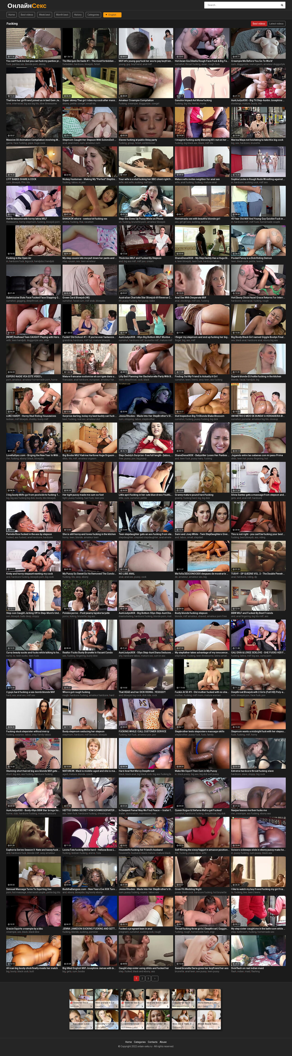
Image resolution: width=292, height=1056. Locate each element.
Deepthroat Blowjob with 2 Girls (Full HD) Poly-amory (258, 692)
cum (233, 64)
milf (193, 340)
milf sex (263, 182)
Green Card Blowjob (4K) (76, 297)
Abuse (163, 1042)
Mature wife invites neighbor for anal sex (197, 179)
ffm (23, 182)
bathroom (242, 932)
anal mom (73, 143)
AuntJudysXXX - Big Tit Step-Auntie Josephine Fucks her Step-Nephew (258, 100)
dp (255, 577)
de (176, 577)
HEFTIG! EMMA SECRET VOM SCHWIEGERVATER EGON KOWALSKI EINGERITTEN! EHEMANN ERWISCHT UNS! (90, 810)
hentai (195, 103)
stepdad (198, 537)
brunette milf (152, 340)
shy (121, 655)
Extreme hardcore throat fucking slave (252, 771)
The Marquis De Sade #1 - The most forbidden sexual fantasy (90, 61)
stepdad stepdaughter (146, 537)
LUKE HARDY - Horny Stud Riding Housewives (31, 416)
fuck (8, 64)
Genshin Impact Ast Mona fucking (193, 100)
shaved (202, 616)
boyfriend (136, 64)
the (8, 458)
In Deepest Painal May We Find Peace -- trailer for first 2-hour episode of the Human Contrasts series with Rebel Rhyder (146, 810)
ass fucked (20, 537)
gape (30, 143)
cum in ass (159, 655)
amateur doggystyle (274, 64)
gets (233, 498)
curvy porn (265, 655)
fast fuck (89, 498)
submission (145, 813)
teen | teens (191, 379)
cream (150, 261)
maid (247, 971)
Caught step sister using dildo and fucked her (144, 968)
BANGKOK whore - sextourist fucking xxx (85, 218)
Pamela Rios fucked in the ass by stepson (29, 534)
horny (66, 537)
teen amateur (88, 261)
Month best (62, 14)
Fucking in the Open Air (18, 258)
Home (11, 14)
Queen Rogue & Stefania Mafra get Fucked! (198, 810)
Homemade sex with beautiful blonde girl (197, 218)
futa (98, 853)
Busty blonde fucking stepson (191, 613)
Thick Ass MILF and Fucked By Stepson (140, 258)
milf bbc (148, 182)
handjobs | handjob (44, 261)
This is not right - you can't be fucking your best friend (258, 534)
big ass (91, 616)
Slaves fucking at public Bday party (138, 139)
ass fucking (216, 379)
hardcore (79, 64)
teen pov (99, 498)
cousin (71, 261)
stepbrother (148, 419)
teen (233, 261)
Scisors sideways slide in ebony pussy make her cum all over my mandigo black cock (258, 849)
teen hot (241, 458)
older (46, 340)
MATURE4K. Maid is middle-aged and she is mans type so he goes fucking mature (90, 771)
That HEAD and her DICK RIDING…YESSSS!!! (142, 692)
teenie (259, 261)
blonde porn (31, 64)
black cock (242, 261)
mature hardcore (47, 813)
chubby (33, 419)
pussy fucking (130, 300)
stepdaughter (126, 537)
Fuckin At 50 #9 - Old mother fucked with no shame (202, 692)
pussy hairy (197, 458)
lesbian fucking (79, 853)
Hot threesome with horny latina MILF (26, 218)
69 (120, 300)
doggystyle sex (35, 340)
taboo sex (154, 892)
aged (65, 774)
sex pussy (201, 971)
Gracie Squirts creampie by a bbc (24, 928)
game (9, 143)
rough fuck (214, 64)
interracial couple (36, 892)
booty (39, 498)
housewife (124, 853)
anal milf (147, 64)
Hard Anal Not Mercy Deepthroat (136, 771)
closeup (274, 419)
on (120, 222)
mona (203, 103)
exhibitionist (148, 143)
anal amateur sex (168, 537)
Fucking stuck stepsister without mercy (27, 731)
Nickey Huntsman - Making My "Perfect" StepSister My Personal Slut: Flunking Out (90, 179)
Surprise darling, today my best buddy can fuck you (90, 416)
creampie (133, 103)
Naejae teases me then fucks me (249, 810)
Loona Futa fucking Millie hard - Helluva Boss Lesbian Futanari (90, 849)
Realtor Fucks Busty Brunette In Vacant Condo (88, 652)
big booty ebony (94, 892)
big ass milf (130, 261)
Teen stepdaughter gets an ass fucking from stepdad (146, 534)
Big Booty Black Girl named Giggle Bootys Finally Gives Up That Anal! (258, 337)
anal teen (190, 971)
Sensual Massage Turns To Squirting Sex (28, 889)
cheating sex (104, 813)
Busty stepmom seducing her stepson (83, 731)
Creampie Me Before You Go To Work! (252, 61)
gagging (21, 300)
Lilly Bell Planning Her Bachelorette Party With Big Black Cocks (146, 376)
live (245, 892)
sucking (139, 182)
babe (152, 300)
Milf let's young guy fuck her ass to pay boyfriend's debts (146, 61)
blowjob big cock (132, 695)
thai (81, 222)
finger (178, 340)
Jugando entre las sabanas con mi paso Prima (257, 455)
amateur (205, 222)
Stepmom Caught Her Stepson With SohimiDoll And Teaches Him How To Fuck (90, 139)
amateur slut (93, 419)
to (14, 655)
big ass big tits (31, 103)
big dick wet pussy (209, 774)
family (210, 734)
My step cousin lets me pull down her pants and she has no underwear (90, 258)
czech (89, 774)
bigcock (29, 261)
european (94, 379)
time (8, 103)
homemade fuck (200, 932)
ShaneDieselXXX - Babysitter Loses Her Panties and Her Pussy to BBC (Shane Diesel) (202, 455)
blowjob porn (53, 222)
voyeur (144, 892)
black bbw (34, 932)
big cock (49, 577)
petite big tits (53, 892)
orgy (212, 932)
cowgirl (81, 103)
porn (8, 379)
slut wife (129, 182)
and (121, 261)
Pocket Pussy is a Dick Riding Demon (251, 258)
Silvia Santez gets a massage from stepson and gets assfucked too (258, 494)
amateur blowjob (156, 222)
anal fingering (243, 616)
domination (132, 813)
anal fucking (187, 182)
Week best (44, 14)
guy (128, 64)
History (78, 14)
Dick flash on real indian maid (247, 968)
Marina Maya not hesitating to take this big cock (257, 139)
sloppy (35, 616)
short (9, 774)
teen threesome (205, 655)
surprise (19, 734)
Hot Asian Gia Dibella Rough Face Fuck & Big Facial (202, 61)
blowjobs (100, 300)
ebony (85, 577)
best (65, 419)
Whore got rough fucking (76, 692)
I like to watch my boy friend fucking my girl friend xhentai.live (258, 889)
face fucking (20, 143)
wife (121, 182)
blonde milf (33, 853)
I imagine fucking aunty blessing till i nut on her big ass (202, 139)
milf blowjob (21, 419)
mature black (163, 853)
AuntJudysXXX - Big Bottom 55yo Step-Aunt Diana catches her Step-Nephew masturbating (146, 613)
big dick (214, 419)
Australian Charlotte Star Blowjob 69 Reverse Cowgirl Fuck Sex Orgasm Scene (146, 297)
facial (242, 379)
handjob (250, 379)
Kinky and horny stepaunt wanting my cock (29, 573)
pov (84, 182)
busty (254, 103)
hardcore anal (255, 340)
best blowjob (247, 537)
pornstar (246, 419)
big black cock (144, 774)
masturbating (126, 616)
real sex (81, 419)
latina (243, 655)
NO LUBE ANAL (127, 573)
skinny (42, 64)
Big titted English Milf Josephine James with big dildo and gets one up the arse (90, 968)
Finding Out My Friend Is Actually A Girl (196, 376)
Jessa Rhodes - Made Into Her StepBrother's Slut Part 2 (146, 889)
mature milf (166, 340)
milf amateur (190, 616)
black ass (267, 853)
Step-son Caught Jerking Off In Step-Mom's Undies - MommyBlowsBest (33, 613)
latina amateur (222, 655)
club (16, 813)
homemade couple (270, 222)
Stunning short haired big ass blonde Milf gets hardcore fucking (33, 771)
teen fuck (197, 261)
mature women (212, 695)
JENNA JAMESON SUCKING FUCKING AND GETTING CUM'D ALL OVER (90, 928)
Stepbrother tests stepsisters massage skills (199, 731)
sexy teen (204, 379)
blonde (234, 379)
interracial (17, 103)
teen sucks (22, 655)
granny (178, 498)
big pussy (142, 458)
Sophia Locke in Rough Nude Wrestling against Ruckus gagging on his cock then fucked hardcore (258, 179)
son (8, 616)
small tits (91, 103)
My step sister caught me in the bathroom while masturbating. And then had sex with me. (258, 928)
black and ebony (141, 971)
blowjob (89, 64)
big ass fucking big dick (22, 498)
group (131, 143)
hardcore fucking (20, 577)
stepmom (68, 734)
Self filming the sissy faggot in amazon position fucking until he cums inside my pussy (202, 849)
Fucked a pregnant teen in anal (135, 928)
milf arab (90, 300)
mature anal (210, 182)
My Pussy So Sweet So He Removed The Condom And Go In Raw (90, 573)
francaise (68, 379)
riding (262, 537)
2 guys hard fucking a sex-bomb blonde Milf (30, 692)
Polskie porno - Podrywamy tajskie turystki (86, 613)
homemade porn (60, 379)
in (80, 182)
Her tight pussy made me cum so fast (83, 494)
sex (237, 143)
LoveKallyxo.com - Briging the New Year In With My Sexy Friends (33, 455)
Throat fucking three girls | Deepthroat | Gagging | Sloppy (202, 928)
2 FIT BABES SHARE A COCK (21, 179)
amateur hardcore (110, 379)
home (9, 813)
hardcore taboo (211, 261)
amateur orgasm (87, 458)
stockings (236, 103)
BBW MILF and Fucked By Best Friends (252, 613)
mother (179, 695)
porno (66, 616)
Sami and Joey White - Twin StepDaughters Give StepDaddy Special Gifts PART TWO (202, 534)
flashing (255, 971)
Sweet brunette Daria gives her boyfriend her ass (201, 968)
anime (92, 853)
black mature (148, 853)
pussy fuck (194, 734)
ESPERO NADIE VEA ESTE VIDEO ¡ (24, 376)
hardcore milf (241, 222)
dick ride (146, 695)
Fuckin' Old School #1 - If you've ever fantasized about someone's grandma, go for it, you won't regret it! (90, 337)
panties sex (18, 64)
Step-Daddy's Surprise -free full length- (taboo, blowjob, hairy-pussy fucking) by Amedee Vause (146, 455)
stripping (129, 419)
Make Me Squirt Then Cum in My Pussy (196, 771)
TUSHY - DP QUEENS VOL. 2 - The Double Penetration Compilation (258, 573)
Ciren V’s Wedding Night (188, 889)
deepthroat (32, 300)
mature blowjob (101, 340)
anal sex (128, 577)
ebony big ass (270, 340)
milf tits (209, 143)
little (121, 498)
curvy (9, 655)
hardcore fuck (16, 261)
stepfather (180, 655)
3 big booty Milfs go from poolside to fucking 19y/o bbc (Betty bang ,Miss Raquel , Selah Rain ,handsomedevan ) (33, 494)
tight (65, 498)
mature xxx (147, 655)
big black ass (190, 143)
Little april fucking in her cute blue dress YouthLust (146, 494)
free (121, 458)
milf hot (88, 340)
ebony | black (26, 458)
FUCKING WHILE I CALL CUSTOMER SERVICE (142, 731)
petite (73, 103)
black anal (241, 340)
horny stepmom (27, 222)
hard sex (113, 695)
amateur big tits (260, 419)
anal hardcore (81, 379)
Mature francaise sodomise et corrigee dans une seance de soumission (90, 376)
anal (65, 143)
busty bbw (92, 655)
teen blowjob (184, 261)
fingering (81, 655)
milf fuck (254, 222)
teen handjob (19, 340)
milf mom (198, 695)
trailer (122, 813)
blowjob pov (243, 695)
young (122, 64)
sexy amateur (47, 853)
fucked (10, 537)
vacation (88, 222)
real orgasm (256, 64)
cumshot (179, 64)
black (201, 143)
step (65, 261)
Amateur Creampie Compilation (136, 100)
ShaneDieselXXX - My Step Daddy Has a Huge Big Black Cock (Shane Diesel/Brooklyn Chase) (202, 258)
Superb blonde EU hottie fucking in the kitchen (256, 376)
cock (140, 379)
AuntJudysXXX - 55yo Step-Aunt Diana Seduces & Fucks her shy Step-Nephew (146, 652)
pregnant (124, 932)
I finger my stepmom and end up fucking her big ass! (202, 337)
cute (126, 498)
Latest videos (276, 23)
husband (135, 853)
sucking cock (251, 182)
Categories (93, 14)
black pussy (184, 774)
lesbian (10, 419)
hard (8, 695)
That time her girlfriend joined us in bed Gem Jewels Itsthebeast (33, 100)
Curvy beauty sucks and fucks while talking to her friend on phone (33, 652)
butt (32, 971)
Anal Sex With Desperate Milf (190, 297)
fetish (97, 64)
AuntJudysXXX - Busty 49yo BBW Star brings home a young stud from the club (33, 810)
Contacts (152, 1042)
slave (244, 774)
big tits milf (258, 616)
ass (188, 340)
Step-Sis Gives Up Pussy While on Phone (141, 218)
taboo (74, 182)
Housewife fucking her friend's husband (141, 849)
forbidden (68, 64)
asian (204, 64)
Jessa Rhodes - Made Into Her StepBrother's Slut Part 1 (146, 416)
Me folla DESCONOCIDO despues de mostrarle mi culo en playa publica (202, 573)
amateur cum (93, 143)
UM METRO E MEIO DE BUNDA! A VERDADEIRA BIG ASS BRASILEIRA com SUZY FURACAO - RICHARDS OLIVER (258, 416)
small (190, 537)
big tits (187, 103)
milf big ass (253, 655)
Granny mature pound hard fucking (194, 494)
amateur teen (91, 537)
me (233, 813)
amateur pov (144, 734)
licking (73, 616)
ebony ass (265, 813)
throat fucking (192, 64)
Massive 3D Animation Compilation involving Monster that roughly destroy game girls (33, 139)
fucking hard (190, 498)
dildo (65, 458)
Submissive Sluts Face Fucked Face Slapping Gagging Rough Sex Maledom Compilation (33, 297)
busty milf (43, 419)
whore (66, 222)
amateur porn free (217, 616)
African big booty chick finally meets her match (32, 968)
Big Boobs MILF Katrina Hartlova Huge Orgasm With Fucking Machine (90, 455)
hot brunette (220, 892)
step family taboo (41, 734)
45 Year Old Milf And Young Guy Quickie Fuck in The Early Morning (258, 218)
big (232, 143)
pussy (127, 458)
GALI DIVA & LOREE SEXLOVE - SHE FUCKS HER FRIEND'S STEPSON (258, 652)
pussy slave (194, 853)
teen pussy (213, 971)
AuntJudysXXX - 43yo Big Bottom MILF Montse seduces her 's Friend (146, 337)
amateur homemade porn (36, 379)
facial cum (78, 300)
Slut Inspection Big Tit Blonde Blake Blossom (199, 416)
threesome (12, 222)
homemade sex (266, 932)
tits (260, 103)
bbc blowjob (49, 498)
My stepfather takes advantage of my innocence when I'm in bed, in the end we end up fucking (202, 652)
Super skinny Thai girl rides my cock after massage (90, 100)
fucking (123, 103)
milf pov (141, 261)
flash (233, 971)
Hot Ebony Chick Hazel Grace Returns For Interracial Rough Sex (258, 297)
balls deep (25, 616)
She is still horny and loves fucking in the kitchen (89, 534)
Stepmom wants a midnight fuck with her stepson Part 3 (258, 731)
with (8, 340)
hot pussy (143, 300)
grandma (67, 340)
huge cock (39, 143)
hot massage (19, 892)
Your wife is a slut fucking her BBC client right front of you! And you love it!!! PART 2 (146, 179)
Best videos (27, 14)
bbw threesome (48, 103)
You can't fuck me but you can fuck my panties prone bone (33, 61)
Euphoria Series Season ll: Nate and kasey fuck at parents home (33, 849)
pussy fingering (255, 458)
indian (240, 971)
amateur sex (195, 577)
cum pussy (255, 853)
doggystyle (243, 64)
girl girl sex (185, 222)
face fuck (255, 695)
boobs (81, 971)
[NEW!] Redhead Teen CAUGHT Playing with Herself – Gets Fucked (33, 337)
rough (265, 300)
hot (266, 458)
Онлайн (16, 6)
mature (246, 103)
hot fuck (132, 734)
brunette (255, 143)
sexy (78, 577)
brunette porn (138, 222)
